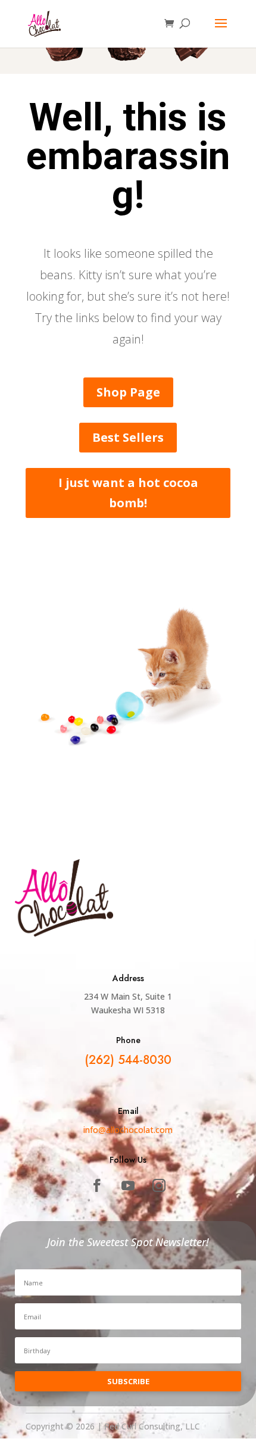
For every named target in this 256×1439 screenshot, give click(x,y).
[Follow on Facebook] (97, 1185)
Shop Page (128, 392)
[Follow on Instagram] (159, 1185)
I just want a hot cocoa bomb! (128, 493)
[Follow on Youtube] (128, 1185)
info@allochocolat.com (128, 1129)
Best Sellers (128, 437)
